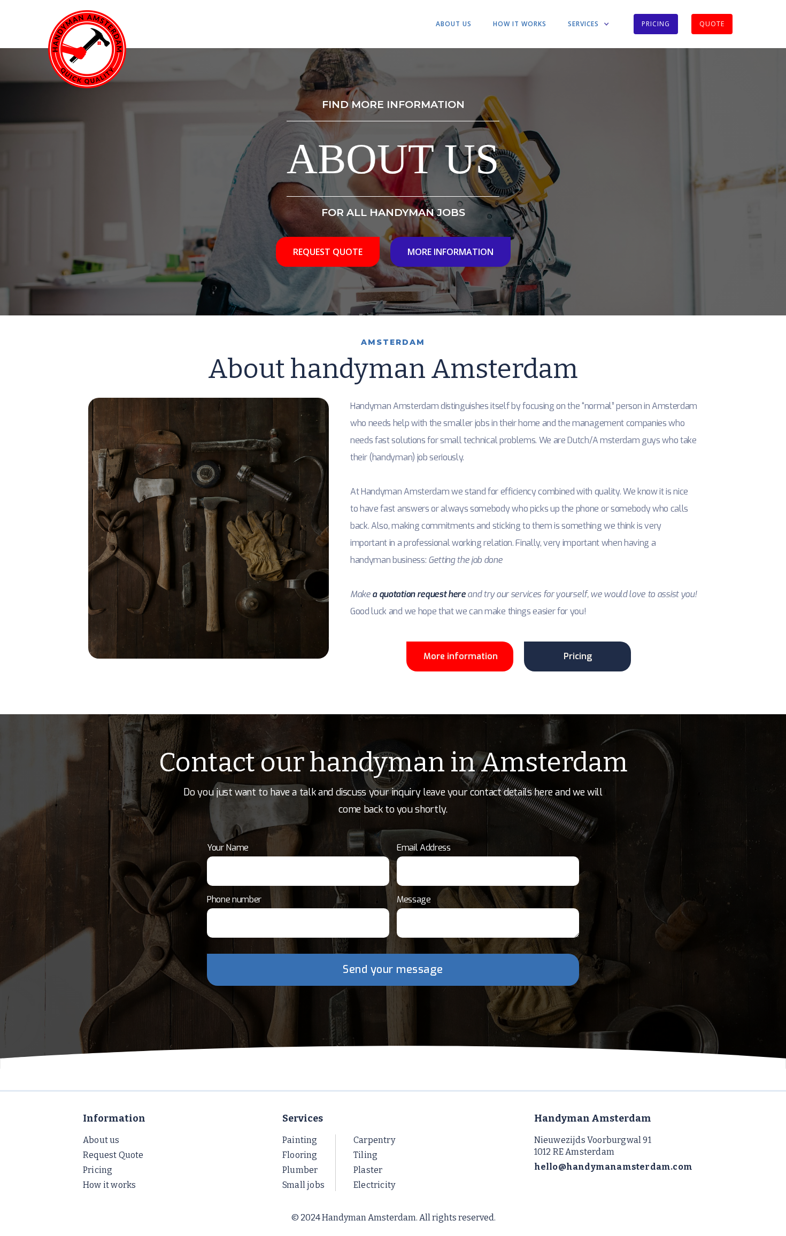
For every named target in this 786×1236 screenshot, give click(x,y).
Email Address (424, 847)
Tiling (365, 1155)
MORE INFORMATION (450, 252)
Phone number (234, 899)
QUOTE (712, 23)
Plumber (300, 1170)
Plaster (367, 1170)
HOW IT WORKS (519, 23)
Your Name (228, 847)
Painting (300, 1140)
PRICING (656, 23)
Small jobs (303, 1185)
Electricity (374, 1185)
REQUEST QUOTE (328, 252)
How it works (109, 1185)
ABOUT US (454, 23)
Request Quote (113, 1155)
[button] (588, 24)
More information (460, 656)
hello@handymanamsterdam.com (613, 1167)
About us (101, 1140)
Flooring (300, 1155)
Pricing (578, 656)
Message (414, 899)
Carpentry (374, 1140)
